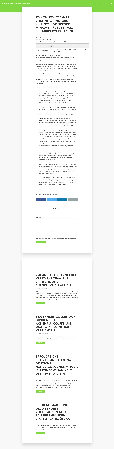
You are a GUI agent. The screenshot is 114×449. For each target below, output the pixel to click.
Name (37, 231)
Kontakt (95, 3)
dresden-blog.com (7, 3)
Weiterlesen (40, 342)
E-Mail (51, 231)
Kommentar (38, 217)
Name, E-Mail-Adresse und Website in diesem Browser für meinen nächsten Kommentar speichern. (57, 238)
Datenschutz (106, 3)
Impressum (100, 3)
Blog (90, 3)
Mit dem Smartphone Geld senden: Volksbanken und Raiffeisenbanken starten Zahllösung (53, 412)
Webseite (66, 231)
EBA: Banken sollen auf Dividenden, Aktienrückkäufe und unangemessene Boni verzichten (55, 324)
